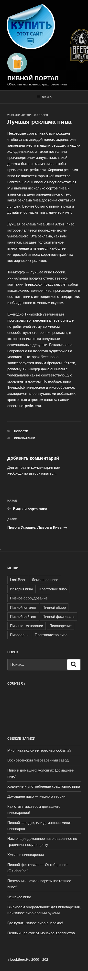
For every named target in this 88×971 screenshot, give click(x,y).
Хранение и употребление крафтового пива (43, 786)
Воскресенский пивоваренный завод (38, 759)
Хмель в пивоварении (25, 854)
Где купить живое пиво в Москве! (35, 922)
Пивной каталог (23, 607)
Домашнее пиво (45, 579)
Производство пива (51, 634)
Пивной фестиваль (59, 616)
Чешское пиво (19, 896)
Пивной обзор (54, 607)
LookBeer (40, 115)
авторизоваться (42, 473)
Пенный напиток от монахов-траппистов (41, 932)
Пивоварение (24, 438)
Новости (21, 431)
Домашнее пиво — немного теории (36, 796)
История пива (21, 588)
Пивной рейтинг (23, 616)
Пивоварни (19, 634)
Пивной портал (33, 78)
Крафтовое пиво (53, 588)
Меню (47, 96)
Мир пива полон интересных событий (39, 750)
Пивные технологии (26, 625)
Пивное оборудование (28, 597)
